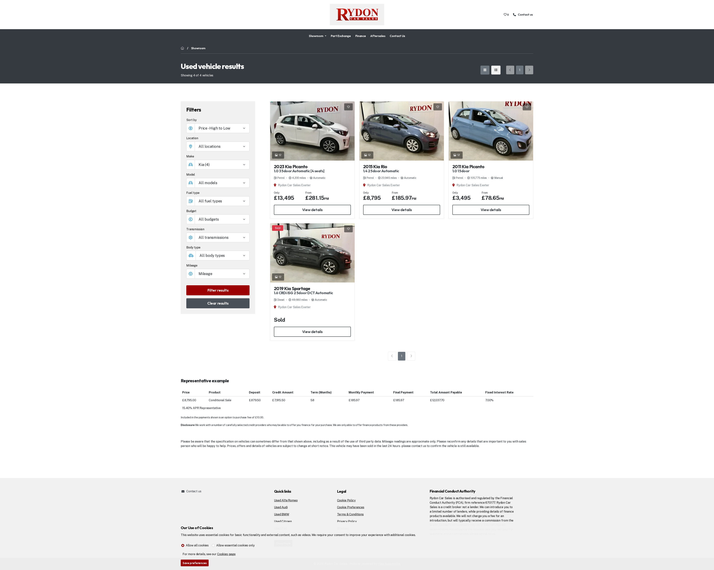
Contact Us (397, 36)
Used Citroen (283, 521)
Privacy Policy (347, 521)
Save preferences (195, 563)
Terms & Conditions (350, 514)
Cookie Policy (346, 500)
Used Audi (281, 507)
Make (190, 156)
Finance (360, 36)
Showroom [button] (316, 36)
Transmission (195, 229)
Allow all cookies (197, 545)
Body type (193, 247)
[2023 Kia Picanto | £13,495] (312, 131)
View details (312, 209)
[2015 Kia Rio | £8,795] (401, 131)
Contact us (193, 491)
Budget (191, 211)
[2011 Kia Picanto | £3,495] (491, 131)
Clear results (218, 303)
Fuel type (193, 193)
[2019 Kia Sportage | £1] (312, 252)
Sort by (191, 120)
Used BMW (281, 514)
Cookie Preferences (350, 507)
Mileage (191, 265)
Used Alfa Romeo (286, 500)
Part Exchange (341, 36)
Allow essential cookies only (235, 545)
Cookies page (226, 554)
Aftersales (377, 36)
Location (192, 138)
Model (190, 174)
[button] (218, 219)
